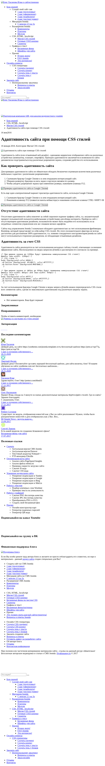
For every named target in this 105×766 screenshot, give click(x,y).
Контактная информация (18, 646)
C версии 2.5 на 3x (26, 24)
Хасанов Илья (7, 378)
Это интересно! (25, 61)
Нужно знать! (24, 56)
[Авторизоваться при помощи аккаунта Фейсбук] (1, 329)
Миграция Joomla (20, 694)
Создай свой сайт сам (22, 682)
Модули (21, 34)
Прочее (10, 505)
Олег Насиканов (9, 392)
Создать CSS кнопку (16, 627)
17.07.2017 (6, 436)
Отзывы (10, 90)
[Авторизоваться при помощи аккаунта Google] (2, 329)
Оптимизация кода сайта (18, 458)
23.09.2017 (6, 421)
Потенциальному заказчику (25, 753)
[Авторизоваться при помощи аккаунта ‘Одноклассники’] (4, 329)
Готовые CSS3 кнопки (28, 41)
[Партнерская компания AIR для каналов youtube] (32, 116)
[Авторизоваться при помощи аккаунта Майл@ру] (3, 329)
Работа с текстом (14, 485)
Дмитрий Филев (8, 361)
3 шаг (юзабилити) (26, 16)
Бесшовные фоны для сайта (14, 433)
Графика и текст (19, 718)
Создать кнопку (25, 70)
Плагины (22, 31)
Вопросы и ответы (26, 85)
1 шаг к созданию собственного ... (17, 352)
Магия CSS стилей (26, 39)
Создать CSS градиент (17, 624)
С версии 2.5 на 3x (15, 578)
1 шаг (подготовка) (26, 12)
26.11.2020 (6, 354)
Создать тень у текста (28, 73)
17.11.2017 (6, 385)
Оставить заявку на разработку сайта (24, 639)
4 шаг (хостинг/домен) (28, 19)
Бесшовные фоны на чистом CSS (22, 600)
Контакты (11, 92)
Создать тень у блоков (17, 631)
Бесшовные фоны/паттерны (19, 607)
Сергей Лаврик (8, 428)
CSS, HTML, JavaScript (22, 709)
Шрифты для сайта (26, 51)
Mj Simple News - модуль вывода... (17, 419)
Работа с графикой (15, 493)
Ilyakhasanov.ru (64, 653)
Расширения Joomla (21, 699)
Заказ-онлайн (24, 87)
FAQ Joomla (23, 58)
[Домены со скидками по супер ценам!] (20, 318)
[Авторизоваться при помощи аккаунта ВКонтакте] (5, 329)
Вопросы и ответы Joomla (19, 617)
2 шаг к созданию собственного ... (17, 383)
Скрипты (22, 43)
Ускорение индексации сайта (20, 473)
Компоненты (24, 29)
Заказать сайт (13, 80)
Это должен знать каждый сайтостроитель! (27, 615)
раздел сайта (28, 559)
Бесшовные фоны (26, 48)
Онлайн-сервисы (14, 63)
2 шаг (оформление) (27, 14)
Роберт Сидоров (8, 412)
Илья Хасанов (7, 344)
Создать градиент (26, 68)
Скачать (10, 446)
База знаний (12, 7)
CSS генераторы (19, 738)
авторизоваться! (49, 316)
